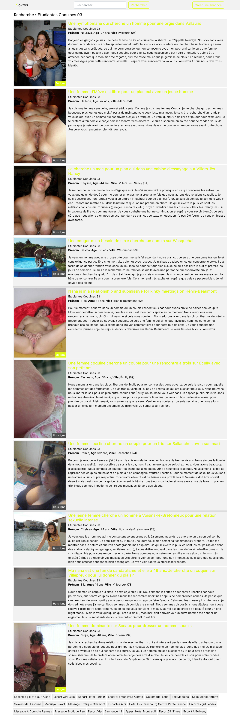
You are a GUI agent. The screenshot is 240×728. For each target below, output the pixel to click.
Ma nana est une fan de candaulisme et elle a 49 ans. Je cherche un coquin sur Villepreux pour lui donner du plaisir (141, 572)
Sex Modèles (180, 697)
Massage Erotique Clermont (86, 704)
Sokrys (22, 5)
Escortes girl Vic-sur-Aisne (32, 697)
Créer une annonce (208, 5)
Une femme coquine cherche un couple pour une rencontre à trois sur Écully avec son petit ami (144, 365)
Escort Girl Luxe (64, 697)
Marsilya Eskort (55, 704)
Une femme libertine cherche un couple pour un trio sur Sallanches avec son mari (144, 443)
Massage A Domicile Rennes (33, 711)
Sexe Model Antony (205, 697)
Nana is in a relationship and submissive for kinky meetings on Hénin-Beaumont (142, 291)
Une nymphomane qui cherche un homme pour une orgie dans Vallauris (134, 23)
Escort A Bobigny (194, 711)
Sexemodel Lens (157, 697)
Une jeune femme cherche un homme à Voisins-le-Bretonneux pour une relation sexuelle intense (142, 517)
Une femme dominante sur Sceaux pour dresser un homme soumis (130, 625)
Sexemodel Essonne (27, 704)
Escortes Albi (117, 704)
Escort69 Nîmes (169, 711)
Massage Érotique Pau (70, 711)
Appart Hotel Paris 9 (91, 697)
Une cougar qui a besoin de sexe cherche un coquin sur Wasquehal (130, 240)
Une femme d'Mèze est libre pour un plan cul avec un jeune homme (130, 91)
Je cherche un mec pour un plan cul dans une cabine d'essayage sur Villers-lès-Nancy (142, 171)
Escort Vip (95, 711)
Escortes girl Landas (202, 704)
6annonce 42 (113, 711)
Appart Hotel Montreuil (140, 711)
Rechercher (139, 5)
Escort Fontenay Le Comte (125, 697)
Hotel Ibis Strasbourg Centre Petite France (157, 704)
